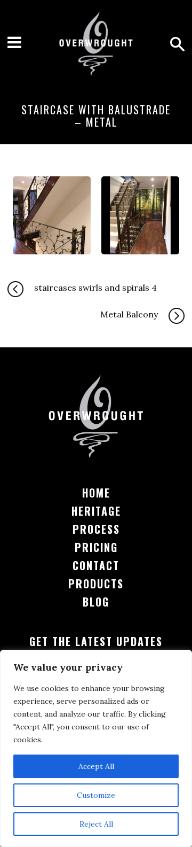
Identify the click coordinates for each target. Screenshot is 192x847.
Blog (96, 601)
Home (96, 492)
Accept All (96, 766)
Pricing (96, 547)
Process (96, 529)
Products (96, 583)
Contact (96, 565)
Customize (96, 795)
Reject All (96, 824)
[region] (96, 748)
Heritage (96, 510)
